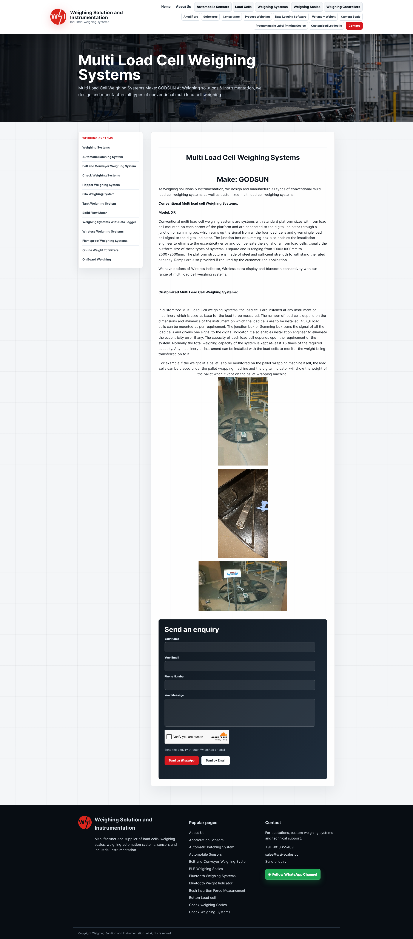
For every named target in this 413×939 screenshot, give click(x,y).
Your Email (172, 657)
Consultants (231, 16)
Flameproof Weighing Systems (105, 240)
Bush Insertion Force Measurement (217, 890)
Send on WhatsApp (181, 760)
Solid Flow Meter (94, 212)
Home (166, 7)
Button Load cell (202, 897)
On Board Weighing (96, 259)
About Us (183, 7)
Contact (354, 25)
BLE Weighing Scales (206, 869)
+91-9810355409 (279, 847)
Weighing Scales (307, 7)
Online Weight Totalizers (100, 250)
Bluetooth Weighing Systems (212, 876)
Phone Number (175, 676)
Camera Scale (351, 16)
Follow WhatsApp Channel (294, 874)
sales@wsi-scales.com (283, 854)
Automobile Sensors (213, 7)
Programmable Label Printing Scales (281, 25)
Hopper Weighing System (101, 185)
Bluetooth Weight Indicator (211, 883)
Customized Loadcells (326, 25)
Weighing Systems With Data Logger (109, 222)
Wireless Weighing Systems (103, 231)
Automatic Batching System (102, 157)
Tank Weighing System (99, 203)
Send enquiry (276, 861)
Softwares (210, 16)
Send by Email (215, 760)
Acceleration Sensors (206, 840)
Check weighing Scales (208, 905)
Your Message (174, 695)
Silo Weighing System (98, 194)
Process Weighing (257, 16)
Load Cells (243, 7)
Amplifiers (190, 16)
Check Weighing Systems (101, 175)
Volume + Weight (324, 16)
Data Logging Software (291, 16)
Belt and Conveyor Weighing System (109, 166)
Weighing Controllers (343, 7)
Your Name (172, 638)
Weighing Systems (272, 7)
